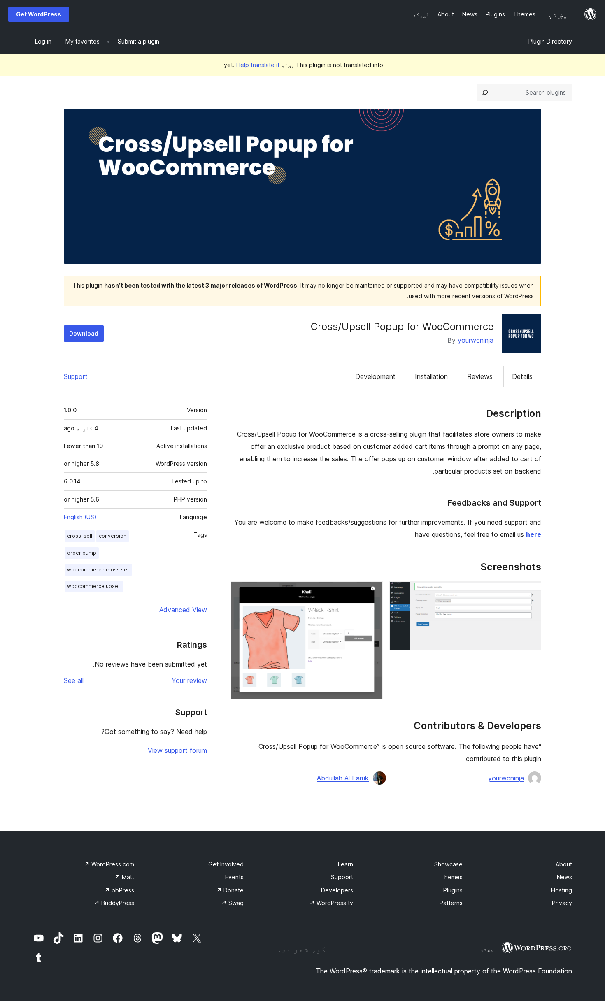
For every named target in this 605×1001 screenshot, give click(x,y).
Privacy (562, 902)
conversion (112, 536)
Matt (124, 876)
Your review (189, 680)
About (564, 864)
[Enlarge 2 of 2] (372, 592)
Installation (431, 376)
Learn (345, 864)
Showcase (448, 864)
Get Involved (226, 864)
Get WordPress (38, 14)
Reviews (480, 376)
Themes (451, 876)
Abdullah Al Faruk (343, 778)
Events (234, 876)
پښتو (486, 949)
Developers (337, 890)
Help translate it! (250, 64)
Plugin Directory (550, 41)
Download (83, 333)
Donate (230, 890)
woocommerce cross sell (98, 570)
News (564, 876)
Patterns (451, 902)
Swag (232, 902)
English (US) (80, 516)
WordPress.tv (331, 902)
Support (76, 376)
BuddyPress (114, 902)
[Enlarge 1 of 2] (530, 592)
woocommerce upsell (94, 586)
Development (375, 376)
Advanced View (183, 610)
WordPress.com (109, 864)
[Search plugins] (485, 92)
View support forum (177, 750)
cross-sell (79, 536)
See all (74, 680)
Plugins (453, 890)
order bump (81, 553)
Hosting (561, 890)
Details (522, 376)
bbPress (119, 890)
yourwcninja (475, 340)
